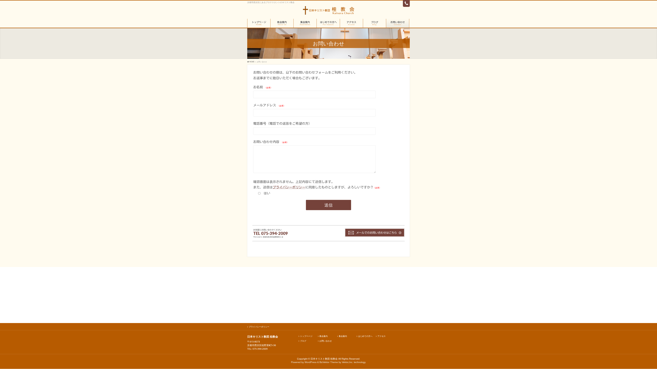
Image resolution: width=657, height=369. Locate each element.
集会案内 (343, 336)
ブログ (303, 341)
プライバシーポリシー (289, 187)
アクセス (381, 336)
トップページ (306, 336)
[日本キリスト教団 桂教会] (328, 11)
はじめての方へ (365, 336)
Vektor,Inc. (347, 362)
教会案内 (323, 336)
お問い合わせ (325, 341)
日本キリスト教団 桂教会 (324, 358)
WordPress (311, 362)
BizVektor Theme (328, 362)
